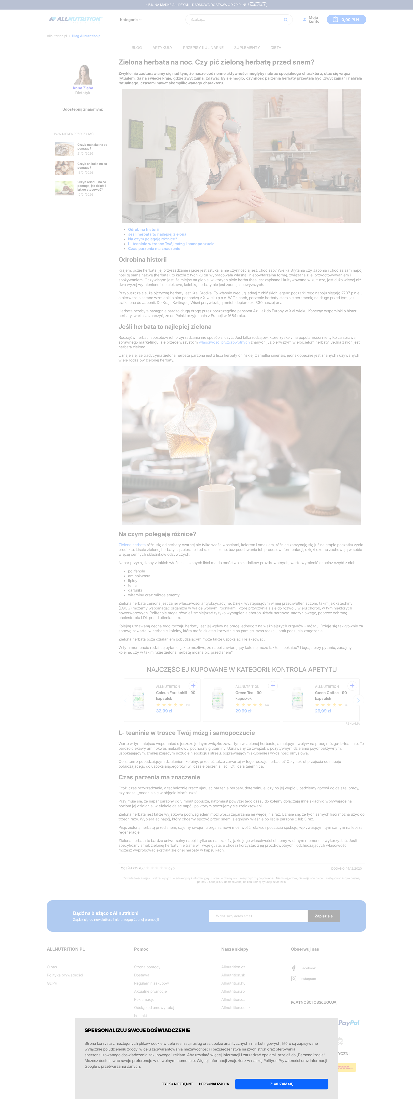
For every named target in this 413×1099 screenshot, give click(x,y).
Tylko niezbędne (177, 1084)
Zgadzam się (281, 1084)
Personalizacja (214, 1084)
